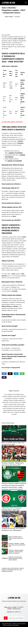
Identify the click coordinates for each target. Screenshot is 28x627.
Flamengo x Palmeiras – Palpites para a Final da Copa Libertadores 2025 (16, 545)
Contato (14, 607)
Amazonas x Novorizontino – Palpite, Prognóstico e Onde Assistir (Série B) (15, 558)
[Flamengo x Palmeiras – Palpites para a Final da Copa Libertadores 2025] (14, 453)
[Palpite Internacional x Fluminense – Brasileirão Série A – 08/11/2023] (14, 498)
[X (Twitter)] (10, 373)
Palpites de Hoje (15, 568)
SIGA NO (9, 611)
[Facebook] (4, 373)
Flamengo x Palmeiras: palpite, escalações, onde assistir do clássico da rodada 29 (15, 552)
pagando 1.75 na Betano (16, 153)
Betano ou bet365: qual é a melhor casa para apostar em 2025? (15, 538)
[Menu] (25, 2)
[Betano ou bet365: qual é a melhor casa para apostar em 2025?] (14, 433)
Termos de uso (17, 608)
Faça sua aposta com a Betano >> (11, 184)
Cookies (9, 608)
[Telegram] (16, 373)
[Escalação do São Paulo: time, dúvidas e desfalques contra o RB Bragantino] (14, 519)
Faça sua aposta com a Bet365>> (11, 220)
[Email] (4, 377)
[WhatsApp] (22, 373)
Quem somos (7, 607)
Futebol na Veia (6, 568)
